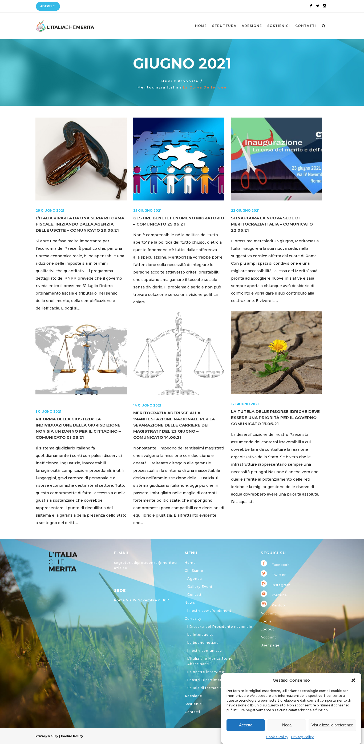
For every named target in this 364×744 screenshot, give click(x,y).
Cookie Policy (277, 737)
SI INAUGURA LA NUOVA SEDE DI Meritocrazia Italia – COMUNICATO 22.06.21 (272, 224)
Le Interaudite (200, 635)
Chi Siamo (194, 571)
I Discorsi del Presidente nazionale (219, 627)
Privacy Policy (302, 737)
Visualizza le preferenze (332, 725)
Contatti (195, 595)
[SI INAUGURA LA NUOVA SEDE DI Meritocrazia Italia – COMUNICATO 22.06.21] (276, 159)
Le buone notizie (203, 643)
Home (190, 563)
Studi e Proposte (179, 81)
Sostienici (194, 704)
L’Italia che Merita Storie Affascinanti (210, 661)
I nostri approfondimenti (210, 611)
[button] (353, 680)
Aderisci (48, 6)
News (190, 603)
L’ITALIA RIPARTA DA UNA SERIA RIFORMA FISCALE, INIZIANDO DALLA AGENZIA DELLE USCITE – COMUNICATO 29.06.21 (80, 224)
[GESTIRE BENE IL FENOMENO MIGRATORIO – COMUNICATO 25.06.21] (178, 159)
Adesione (193, 696)
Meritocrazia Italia (158, 87)
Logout (267, 629)
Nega (287, 725)
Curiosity (193, 619)
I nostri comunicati (205, 651)
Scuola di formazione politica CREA (220, 688)
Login (266, 621)
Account (268, 613)
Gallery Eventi (200, 587)
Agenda (194, 579)
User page (270, 645)
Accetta (245, 725)
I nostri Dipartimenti (206, 680)
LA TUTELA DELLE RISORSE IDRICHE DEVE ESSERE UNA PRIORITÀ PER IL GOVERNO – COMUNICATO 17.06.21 (275, 417)
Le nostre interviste (205, 672)
